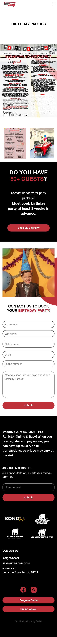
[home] (13, 4)
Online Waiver (28, 609)
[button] (54, 4)
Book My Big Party (28, 227)
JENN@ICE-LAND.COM (16, 563)
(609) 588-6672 (10, 558)
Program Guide (28, 600)
